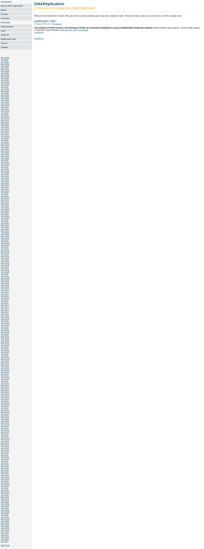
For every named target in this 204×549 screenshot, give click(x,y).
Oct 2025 (5, 80)
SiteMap (4, 47)
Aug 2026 (5, 58)
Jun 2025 (5, 89)
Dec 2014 (5, 370)
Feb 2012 (5, 446)
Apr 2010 (5, 495)
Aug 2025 (5, 84)
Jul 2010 (4, 488)
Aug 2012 (5, 432)
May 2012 (5, 439)
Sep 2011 (5, 457)
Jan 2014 (5, 394)
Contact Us (39, 38)
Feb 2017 (5, 312)
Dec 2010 (5, 477)
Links (3, 31)
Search (4, 43)
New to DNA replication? (12, 6)
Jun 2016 (5, 330)
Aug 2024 (5, 111)
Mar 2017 (5, 310)
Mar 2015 (5, 363)
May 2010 (5, 493)
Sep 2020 (5, 216)
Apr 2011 (5, 468)
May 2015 (5, 359)
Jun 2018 (5, 276)
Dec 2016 (5, 316)
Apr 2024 (5, 120)
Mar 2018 (5, 283)
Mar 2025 (5, 96)
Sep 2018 (5, 270)
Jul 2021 (4, 194)
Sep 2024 (5, 109)
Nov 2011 (5, 452)
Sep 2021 (5, 189)
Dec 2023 (5, 129)
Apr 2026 (5, 67)
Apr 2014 (5, 388)
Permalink (57, 24)
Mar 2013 (5, 417)
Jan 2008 (5, 528)
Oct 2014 (5, 374)
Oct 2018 (5, 267)
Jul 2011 (4, 461)
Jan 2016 (5, 341)
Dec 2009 (5, 504)
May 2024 (5, 118)
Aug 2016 (5, 325)
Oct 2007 (5, 535)
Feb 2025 (5, 98)
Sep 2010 (5, 484)
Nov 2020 (5, 212)
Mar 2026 (5, 69)
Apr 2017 (5, 307)
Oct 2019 (5, 241)
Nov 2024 (5, 105)
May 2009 (5, 519)
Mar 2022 (5, 176)
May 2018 (5, 278)
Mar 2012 (5, 443)
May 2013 (5, 412)
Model (3, 10)
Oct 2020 (5, 214)
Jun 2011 (5, 464)
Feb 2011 (5, 472)
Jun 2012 (5, 437)
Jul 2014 (4, 381)
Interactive (6, 23)
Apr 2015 (5, 361)
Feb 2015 (5, 365)
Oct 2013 (5, 401)
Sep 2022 (5, 162)
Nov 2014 (5, 372)
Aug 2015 (5, 352)
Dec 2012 (5, 423)
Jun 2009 (5, 517)
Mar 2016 (5, 336)
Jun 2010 (5, 490)
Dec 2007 (5, 530)
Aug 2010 (5, 486)
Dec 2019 (5, 236)
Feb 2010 (5, 499)
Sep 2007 (5, 537)
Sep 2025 (5, 82)
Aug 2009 (5, 513)
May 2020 (5, 225)
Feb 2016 (5, 339)
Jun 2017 (5, 303)
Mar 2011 (5, 470)
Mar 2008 (5, 524)
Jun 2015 (5, 356)
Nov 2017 (5, 292)
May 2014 (5, 385)
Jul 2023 (4, 140)
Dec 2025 (5, 76)
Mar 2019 (5, 256)
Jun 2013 (5, 410)
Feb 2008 (5, 526)
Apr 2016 (5, 334)
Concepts (5, 18)
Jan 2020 (5, 234)
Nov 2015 (5, 345)
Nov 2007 (5, 533)
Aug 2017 (5, 299)
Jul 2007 (4, 542)
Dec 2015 (5, 343)
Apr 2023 (5, 147)
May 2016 (5, 332)
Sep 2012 (5, 430)
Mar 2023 (5, 149)
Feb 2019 (5, 258)
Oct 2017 (5, 294)
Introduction (6, 2)
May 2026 (5, 64)
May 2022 (5, 171)
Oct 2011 (4, 455)
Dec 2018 (5, 263)
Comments (39, 32)
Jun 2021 (5, 196)
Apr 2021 (5, 200)
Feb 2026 (5, 71)
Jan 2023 (5, 154)
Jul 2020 (4, 220)
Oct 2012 (5, 428)
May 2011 (5, 466)
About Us (5, 35)
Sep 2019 (5, 243)
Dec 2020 (5, 209)
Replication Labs (8, 39)
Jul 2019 (4, 247)
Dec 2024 (5, 102)
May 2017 (5, 305)
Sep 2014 (5, 377)
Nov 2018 (5, 265)
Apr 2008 (5, 521)
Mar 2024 (5, 122)
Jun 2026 (5, 62)
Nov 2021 (5, 185)
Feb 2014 (5, 392)
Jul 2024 (4, 113)
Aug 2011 (5, 459)
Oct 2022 (5, 160)
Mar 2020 (5, 229)
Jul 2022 (4, 167)
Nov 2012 (5, 426)
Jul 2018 (4, 274)
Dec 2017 (5, 290)
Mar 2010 (5, 497)
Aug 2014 (5, 379)
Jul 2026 (4, 60)
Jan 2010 (5, 501)
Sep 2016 (5, 323)
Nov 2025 (5, 78)
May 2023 (5, 145)
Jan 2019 (5, 261)
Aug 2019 (5, 245)
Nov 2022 (5, 158)
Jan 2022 (5, 180)
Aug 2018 (5, 272)
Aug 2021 (5, 191)
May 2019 (5, 252)
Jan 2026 (5, 73)
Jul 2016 (4, 328)
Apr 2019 (5, 254)
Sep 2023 (5, 136)
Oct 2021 (5, 187)
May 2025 (5, 91)
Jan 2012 (5, 448)
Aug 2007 (5, 539)
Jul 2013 (4, 408)
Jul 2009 (4, 515)
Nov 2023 (5, 131)
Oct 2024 (5, 107)
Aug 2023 (5, 138)
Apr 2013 (5, 414)
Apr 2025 (5, 93)
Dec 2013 (5, 397)
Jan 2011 (5, 475)
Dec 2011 (5, 450)
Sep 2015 (5, 350)
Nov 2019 (5, 238)
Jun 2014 (5, 383)
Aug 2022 (5, 165)
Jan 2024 (5, 127)
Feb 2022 (5, 178)
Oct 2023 (5, 134)
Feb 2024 (5, 125)
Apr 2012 (5, 441)
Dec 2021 (5, 183)
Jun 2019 (5, 249)
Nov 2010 (5, 479)
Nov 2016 (5, 319)
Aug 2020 (5, 218)
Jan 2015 (5, 368)
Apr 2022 (5, 174)
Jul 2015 (4, 354)
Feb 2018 (5, 285)
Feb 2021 (5, 205)
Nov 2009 (5, 506)
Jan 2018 (5, 287)
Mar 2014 (5, 390)
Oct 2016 (5, 321)
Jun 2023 (5, 142)
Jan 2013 (5, 421)
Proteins (4, 14)
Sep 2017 (5, 296)
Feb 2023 (5, 151)
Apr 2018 (5, 281)
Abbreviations (7, 27)
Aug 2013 (5, 406)
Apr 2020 (5, 227)
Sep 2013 (5, 403)
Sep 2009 (5, 510)
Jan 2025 (5, 100)
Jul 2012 (4, 435)
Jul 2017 (4, 301)
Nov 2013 (5, 399)
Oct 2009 (5, 508)
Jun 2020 (5, 223)
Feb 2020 (5, 232)
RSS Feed (5, 545)
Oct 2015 (5, 348)
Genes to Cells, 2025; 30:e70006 (74, 30)
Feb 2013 (5, 419)
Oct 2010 (5, 481)
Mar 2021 (5, 203)
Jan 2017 (5, 314)
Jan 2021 (5, 207)
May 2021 (5, 198)
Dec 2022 (5, 156)
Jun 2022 (5, 169)
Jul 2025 (4, 87)
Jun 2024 (5, 116)
